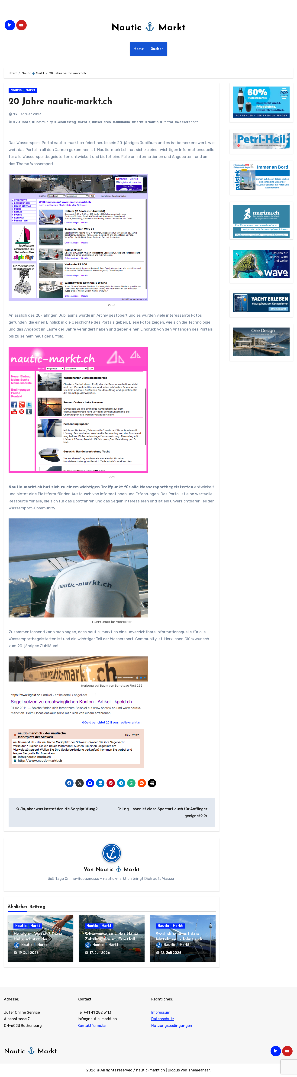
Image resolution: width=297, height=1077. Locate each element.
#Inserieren (101, 122)
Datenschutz (162, 1019)
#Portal (166, 122)
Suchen (157, 49)
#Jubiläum (121, 122)
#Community (42, 122)
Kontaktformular (92, 1025)
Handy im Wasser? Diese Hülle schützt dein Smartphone (37, 939)
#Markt (138, 122)
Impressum (160, 1012)
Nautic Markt (148, 28)
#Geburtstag (65, 122)
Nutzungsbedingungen (171, 1025)
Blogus (174, 1070)
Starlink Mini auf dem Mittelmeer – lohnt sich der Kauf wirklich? (179, 939)
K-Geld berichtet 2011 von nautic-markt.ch (112, 722)
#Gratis (83, 122)
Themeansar (199, 1070)
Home (138, 49)
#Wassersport (186, 122)
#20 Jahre (21, 122)
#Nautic (151, 122)
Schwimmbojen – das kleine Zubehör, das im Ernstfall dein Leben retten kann (111, 939)
